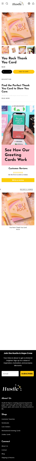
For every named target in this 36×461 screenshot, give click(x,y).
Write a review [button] (18, 180)
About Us (5, 446)
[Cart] (33, 3)
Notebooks (5, 423)
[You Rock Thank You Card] (18, 209)
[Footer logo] (12, 388)
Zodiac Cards (6, 434)
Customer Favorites (8, 419)
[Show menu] (3, 3)
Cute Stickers (6, 427)
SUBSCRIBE (27, 374)
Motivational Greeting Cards (11, 431)
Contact (4, 450)
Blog (3, 454)
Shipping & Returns (8, 457)
